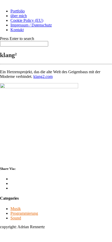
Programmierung (24, 213)
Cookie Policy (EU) (26, 20)
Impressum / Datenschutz (31, 25)
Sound (15, 218)
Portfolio (17, 11)
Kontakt (17, 30)
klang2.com (43, 76)
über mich (18, 16)
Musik (15, 208)
